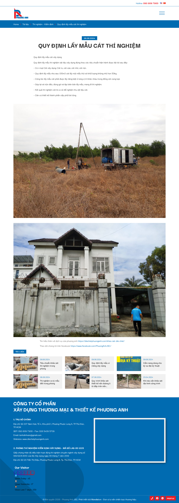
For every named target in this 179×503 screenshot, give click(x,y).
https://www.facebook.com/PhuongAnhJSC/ (91, 345)
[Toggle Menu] (162, 13)
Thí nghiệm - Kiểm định (43, 24)
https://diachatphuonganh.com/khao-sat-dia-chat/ (101, 341)
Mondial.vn (96, 499)
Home (16, 24)
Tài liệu (26, 24)
